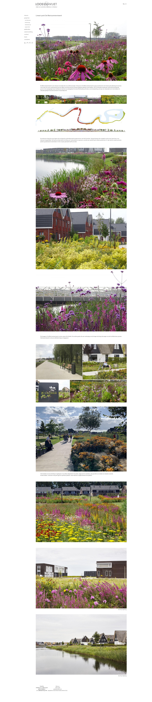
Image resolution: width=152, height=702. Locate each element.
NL (123, 4)
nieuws (26, 15)
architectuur (28, 20)
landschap (27, 22)
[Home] (81, 4)
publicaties (27, 29)
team (25, 37)
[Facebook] (29, 43)
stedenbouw (28, 24)
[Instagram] (32, 43)
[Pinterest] (27, 43)
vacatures (27, 39)
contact (26, 34)
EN (126, 4)
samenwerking (28, 32)
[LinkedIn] (25, 43)
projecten (27, 18)
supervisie (27, 27)
